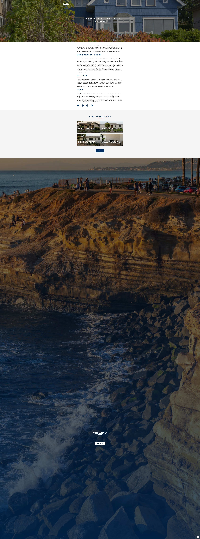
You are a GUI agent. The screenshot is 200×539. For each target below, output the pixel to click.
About (78, 3)
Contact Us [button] (100, 443)
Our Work (97, 3)
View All (100, 150)
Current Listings (105, 3)
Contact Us (113, 3)
